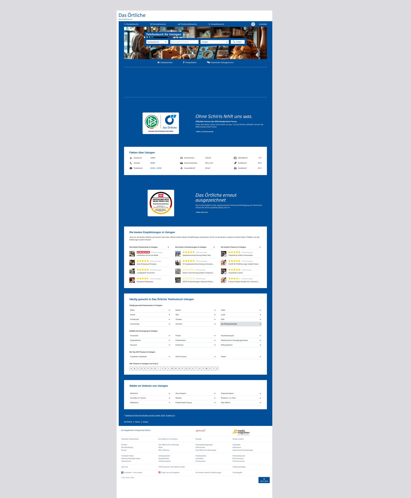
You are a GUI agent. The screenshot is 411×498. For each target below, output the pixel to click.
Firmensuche (201, 461)
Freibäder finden (127, 456)
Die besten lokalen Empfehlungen (208, 472)
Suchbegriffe (237, 472)
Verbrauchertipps (239, 467)
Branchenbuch (238, 458)
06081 (152, 163)
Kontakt (198, 439)
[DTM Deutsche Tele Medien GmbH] (214, 432)
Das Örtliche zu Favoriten (168, 439)
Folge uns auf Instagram (170, 472)
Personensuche (239, 461)
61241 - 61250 (155, 168)
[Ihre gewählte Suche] (157, 42)
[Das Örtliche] (132, 16)
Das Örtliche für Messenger (206, 450)
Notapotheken (191, 63)
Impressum (237, 447)
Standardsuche (132, 24)
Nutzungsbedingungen (204, 445)
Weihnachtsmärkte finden (131, 458)
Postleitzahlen (201, 456)
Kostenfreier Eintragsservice (222, 63)
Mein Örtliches (163, 450)
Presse (124, 450)
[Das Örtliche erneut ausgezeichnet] (161, 203)
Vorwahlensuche (217, 24)
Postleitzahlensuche (189, 24)
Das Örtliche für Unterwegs (168, 445)
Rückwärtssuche (159, 24)
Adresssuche (126, 461)
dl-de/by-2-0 (170, 415)
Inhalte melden (238, 439)
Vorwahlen (200, 458)
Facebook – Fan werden (133, 472)
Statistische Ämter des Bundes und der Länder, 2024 (145, 415)
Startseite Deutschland (129, 439)
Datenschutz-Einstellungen (243, 450)
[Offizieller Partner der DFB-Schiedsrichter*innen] (161, 123)
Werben (124, 445)
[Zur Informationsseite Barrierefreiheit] (253, 24)
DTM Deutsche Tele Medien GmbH (171, 467)
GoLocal (124, 467)
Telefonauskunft (164, 461)
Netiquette (236, 445)
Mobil (160, 447)
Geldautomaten (166, 63)
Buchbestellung (127, 447)
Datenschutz (200, 447)
